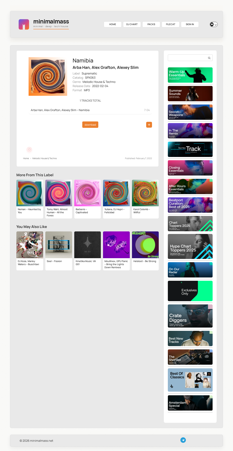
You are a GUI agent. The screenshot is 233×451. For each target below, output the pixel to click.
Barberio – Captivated (82, 211)
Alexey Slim (128, 67)
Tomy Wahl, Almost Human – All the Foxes (57, 212)
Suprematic (89, 73)
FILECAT (170, 24)
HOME (112, 24)
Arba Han (81, 67)
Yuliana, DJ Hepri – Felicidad (114, 211)
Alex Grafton (103, 67)
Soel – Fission (54, 261)
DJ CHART (132, 24)
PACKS (151, 24)
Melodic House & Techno (99, 82)
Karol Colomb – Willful (141, 211)
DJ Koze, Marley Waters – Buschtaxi (28, 262)
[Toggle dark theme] (214, 24)
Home (26, 158)
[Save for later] (149, 125)
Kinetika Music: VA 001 (86, 262)
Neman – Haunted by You (29, 211)
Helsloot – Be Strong (144, 261)
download (90, 124)
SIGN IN (190, 24)
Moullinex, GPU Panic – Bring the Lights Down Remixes (116, 264)
